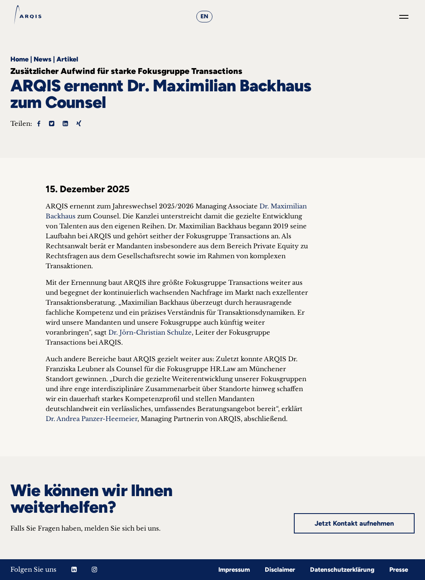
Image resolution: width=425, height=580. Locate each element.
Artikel (67, 59)
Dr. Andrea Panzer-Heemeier (91, 419)
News (42, 59)
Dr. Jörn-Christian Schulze (150, 332)
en (204, 16)
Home (19, 59)
